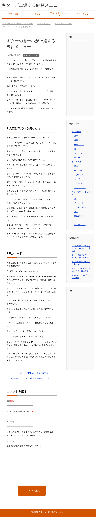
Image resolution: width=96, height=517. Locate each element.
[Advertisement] (80, 79)
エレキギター (36, 14)
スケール (78, 153)
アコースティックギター (59, 14)
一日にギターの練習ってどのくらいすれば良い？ (81, 248)
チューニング (79, 158)
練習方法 (78, 140)
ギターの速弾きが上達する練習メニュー (37, 373)
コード (77, 149)
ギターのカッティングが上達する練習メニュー (29, 378)
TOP (17, 24)
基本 (76, 136)
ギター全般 (13, 14)
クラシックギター (82, 14)
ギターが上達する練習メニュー (32, 5)
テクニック (79, 145)
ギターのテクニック (31, 55)
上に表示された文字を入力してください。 (24, 446)
